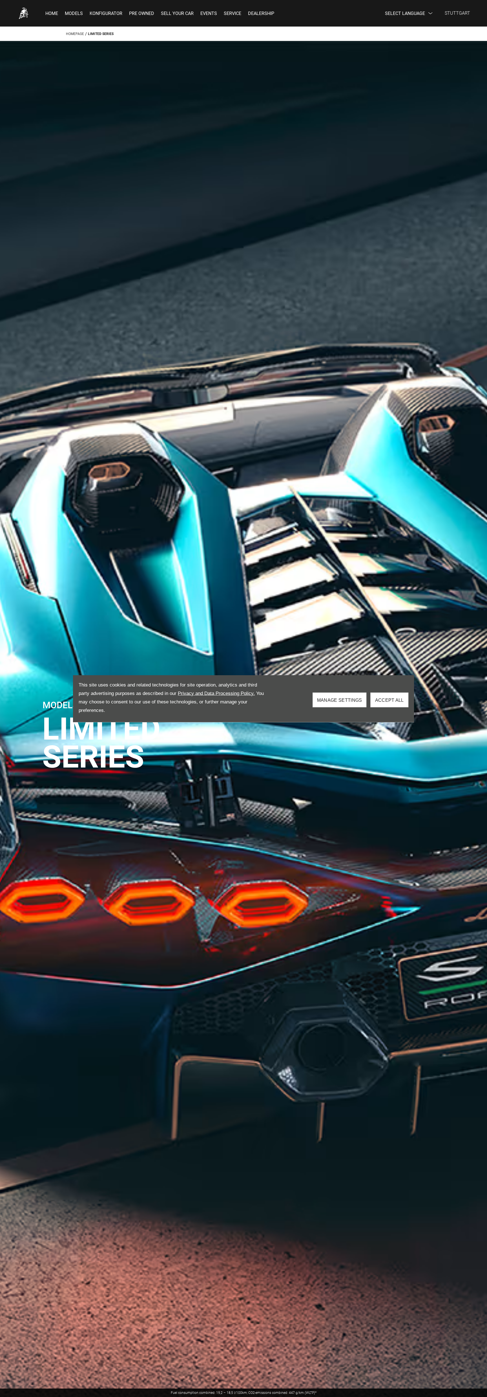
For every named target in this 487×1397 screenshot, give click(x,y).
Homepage (75, 34)
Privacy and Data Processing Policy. (216, 693)
